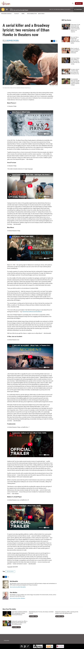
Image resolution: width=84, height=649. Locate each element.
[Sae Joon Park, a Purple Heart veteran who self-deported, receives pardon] (66, 39)
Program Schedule (6, 13)
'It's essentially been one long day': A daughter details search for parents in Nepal (75, 82)
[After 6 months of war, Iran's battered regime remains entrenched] (66, 50)
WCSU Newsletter (32, 13)
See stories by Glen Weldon (17, 598)
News (23, 13)
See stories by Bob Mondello (18, 587)
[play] (3, 9)
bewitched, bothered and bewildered (32, 311)
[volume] (7, 9)
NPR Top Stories (10, 571)
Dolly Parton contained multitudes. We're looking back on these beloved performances (19, 613)
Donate (79, 3)
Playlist (16, 13)
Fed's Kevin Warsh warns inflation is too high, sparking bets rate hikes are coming (75, 61)
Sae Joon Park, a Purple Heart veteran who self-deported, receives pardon (75, 40)
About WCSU (41, 13)
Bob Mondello (10, 40)
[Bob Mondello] (6, 584)
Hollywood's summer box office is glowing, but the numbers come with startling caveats (19, 623)
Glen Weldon (16, 40)
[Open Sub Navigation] (12, 13)
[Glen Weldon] (6, 596)
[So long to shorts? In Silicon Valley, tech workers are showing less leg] (66, 71)
